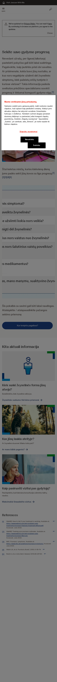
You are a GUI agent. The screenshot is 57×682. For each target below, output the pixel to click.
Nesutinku (29, 139)
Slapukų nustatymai (29, 132)
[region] (28, 122)
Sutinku (36, 145)
